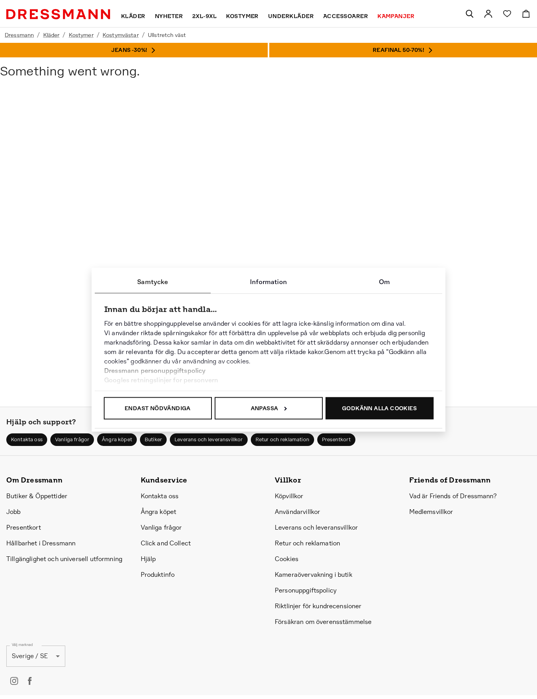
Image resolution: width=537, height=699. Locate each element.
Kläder (51, 35)
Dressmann (19, 35)
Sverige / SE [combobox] (30, 656)
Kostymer (81, 35)
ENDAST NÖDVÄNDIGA (158, 408)
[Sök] (469, 13)
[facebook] (30, 681)
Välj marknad (22, 644)
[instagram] (14, 681)
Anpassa (264, 408)
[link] (488, 13)
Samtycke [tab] (152, 281)
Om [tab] (384, 281)
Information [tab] (268, 281)
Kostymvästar (121, 35)
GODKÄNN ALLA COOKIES (379, 408)
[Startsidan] (58, 14)
